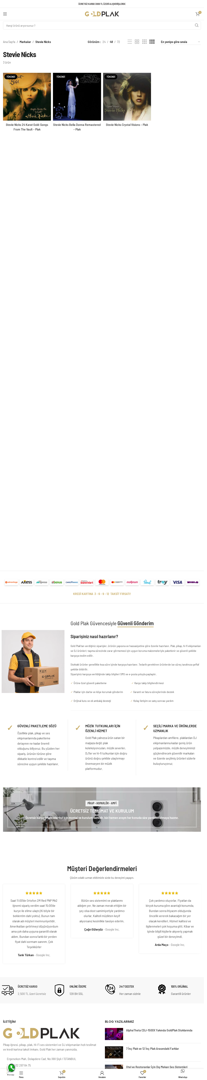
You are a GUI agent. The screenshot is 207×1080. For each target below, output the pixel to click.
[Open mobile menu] (5, 14)
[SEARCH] (196, 25)
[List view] (130, 42)
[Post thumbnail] (114, 1034)
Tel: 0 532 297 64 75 (19, 1065)
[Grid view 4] (152, 42)
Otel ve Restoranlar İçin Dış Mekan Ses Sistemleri (156, 1067)
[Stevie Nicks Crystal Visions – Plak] (127, 97)
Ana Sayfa (9, 42)
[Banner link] (102, 809)
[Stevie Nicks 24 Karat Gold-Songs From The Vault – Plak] (27, 97)
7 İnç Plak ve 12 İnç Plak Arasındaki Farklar (152, 1048)
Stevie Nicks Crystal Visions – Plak (127, 124)
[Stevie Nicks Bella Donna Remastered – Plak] (77, 97)
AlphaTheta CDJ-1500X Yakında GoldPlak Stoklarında (159, 1030)
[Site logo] (102, 13)
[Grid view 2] (137, 42)
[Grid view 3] (144, 42)
